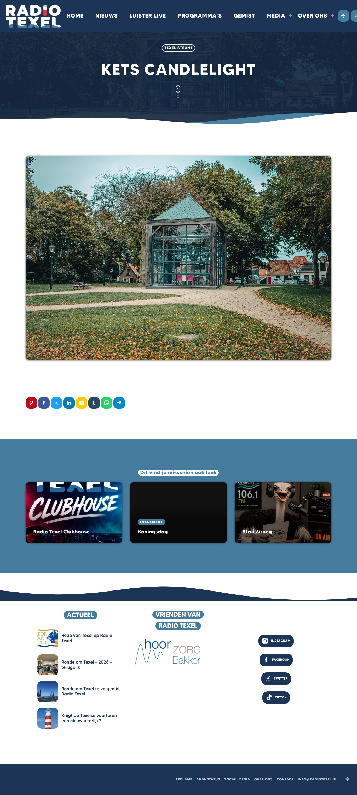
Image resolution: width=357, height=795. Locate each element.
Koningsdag (153, 532)
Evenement (151, 522)
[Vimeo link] (33, 15)
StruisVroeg (257, 532)
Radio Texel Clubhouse (61, 532)
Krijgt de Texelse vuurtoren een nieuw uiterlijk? (89, 718)
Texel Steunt (178, 47)
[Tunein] (343, 16)
